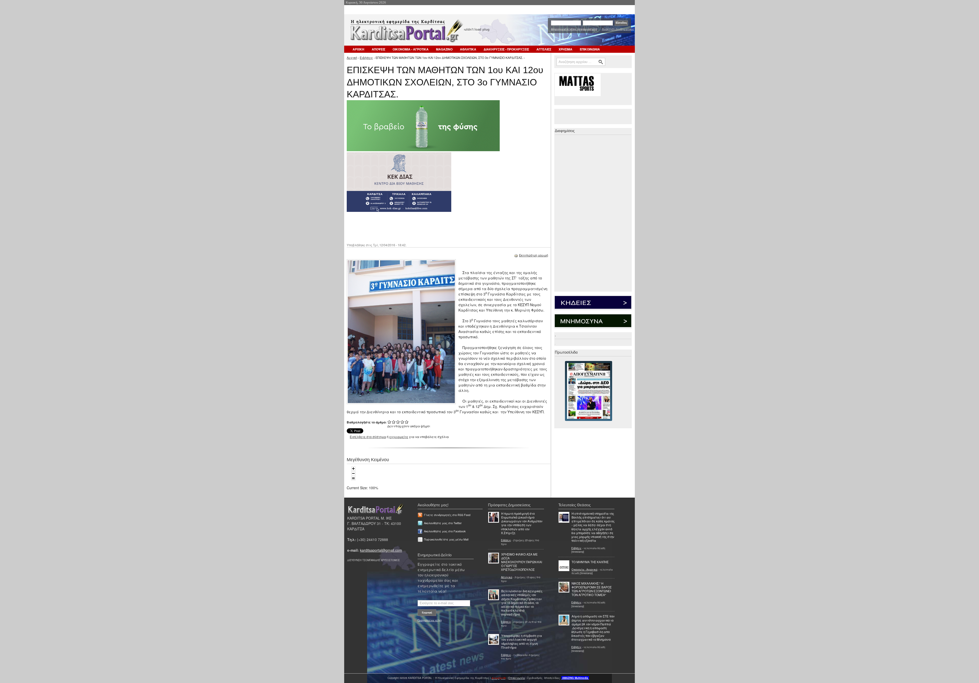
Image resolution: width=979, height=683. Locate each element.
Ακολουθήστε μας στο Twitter (443, 523)
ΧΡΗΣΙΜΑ (565, 49)
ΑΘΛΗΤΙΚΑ (468, 49)
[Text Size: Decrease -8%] (353, 473)
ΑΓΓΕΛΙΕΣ (543, 49)
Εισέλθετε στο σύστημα (368, 436)
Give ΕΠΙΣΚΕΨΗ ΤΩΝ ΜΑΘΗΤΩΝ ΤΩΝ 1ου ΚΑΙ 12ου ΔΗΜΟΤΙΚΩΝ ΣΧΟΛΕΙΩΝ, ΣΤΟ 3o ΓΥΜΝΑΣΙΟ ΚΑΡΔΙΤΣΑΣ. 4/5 (402, 422)
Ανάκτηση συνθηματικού (618, 29)
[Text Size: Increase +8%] (353, 469)
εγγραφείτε (398, 436)
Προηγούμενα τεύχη (430, 620)
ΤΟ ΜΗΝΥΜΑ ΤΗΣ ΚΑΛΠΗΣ (590, 562)
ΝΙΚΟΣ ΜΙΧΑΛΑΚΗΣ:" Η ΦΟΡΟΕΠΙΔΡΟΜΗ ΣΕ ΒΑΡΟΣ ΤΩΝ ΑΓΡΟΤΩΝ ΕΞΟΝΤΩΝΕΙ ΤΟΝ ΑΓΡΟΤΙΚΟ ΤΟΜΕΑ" (592, 589)
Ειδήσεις (366, 57)
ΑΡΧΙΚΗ (358, 49)
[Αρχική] (406, 32)
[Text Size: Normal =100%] (353, 478)
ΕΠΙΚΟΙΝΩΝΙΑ (590, 49)
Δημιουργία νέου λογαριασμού (574, 29)
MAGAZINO (444, 49)
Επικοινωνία (516, 678)
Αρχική (352, 57)
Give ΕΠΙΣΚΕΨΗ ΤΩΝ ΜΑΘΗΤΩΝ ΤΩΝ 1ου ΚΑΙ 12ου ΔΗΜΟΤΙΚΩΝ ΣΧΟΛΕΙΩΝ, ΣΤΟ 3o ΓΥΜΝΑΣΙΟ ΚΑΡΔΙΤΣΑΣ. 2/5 (394, 422)
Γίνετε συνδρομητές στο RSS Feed (447, 515)
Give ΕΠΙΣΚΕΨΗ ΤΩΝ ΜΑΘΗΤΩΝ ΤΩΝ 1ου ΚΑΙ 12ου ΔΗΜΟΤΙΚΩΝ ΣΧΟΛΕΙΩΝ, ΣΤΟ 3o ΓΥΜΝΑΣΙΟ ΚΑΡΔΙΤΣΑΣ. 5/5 (407, 422)
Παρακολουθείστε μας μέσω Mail (446, 539)
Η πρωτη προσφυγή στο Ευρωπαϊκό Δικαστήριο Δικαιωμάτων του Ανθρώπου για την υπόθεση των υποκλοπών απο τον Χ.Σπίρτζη (521, 523)
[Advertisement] (437, 227)
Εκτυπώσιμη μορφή (533, 255)
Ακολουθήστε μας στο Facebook (445, 531)
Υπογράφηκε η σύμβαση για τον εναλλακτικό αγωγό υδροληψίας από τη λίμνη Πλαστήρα (521, 641)
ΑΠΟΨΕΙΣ (378, 49)
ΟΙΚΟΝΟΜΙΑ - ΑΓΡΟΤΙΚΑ (411, 49)
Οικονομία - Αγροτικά (584, 569)
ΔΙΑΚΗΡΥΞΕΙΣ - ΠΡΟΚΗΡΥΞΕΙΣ (506, 49)
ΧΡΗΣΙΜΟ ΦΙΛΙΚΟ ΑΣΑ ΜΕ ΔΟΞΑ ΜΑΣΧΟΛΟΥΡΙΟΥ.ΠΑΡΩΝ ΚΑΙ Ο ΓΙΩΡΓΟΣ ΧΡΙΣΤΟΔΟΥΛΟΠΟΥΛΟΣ (521, 562)
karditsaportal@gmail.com (381, 550)
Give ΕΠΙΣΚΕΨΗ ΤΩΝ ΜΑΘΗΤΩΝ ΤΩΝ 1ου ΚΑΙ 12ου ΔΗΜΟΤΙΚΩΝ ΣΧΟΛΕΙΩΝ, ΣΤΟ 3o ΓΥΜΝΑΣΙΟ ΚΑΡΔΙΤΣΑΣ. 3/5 (398, 422)
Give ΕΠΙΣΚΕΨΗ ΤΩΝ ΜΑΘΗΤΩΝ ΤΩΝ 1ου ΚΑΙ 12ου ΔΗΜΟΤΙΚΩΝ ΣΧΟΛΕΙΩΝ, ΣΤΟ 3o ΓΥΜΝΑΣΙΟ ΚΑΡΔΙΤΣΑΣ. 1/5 (389, 422)
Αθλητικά (506, 577)
